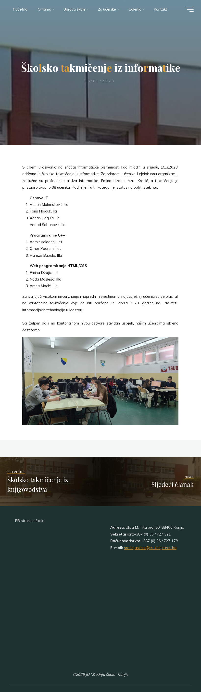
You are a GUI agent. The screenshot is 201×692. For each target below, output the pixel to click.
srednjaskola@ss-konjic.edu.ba (150, 547)
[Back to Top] (182, 672)
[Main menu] (189, 9)
